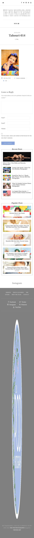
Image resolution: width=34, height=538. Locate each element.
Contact (26, 294)
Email (3, 123)
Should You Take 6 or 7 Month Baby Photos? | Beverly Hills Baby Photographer (21, 177)
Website (3, 128)
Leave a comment (20, 78)
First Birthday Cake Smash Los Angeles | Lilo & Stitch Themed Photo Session (17, 254)
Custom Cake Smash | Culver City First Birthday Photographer (21, 168)
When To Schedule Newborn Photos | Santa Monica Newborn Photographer (21, 185)
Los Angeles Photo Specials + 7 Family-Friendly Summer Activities (21, 192)
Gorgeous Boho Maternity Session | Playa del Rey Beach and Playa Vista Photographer (17, 226)
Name (3, 117)
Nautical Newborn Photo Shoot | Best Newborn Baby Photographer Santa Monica (17, 268)
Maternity (17, 228)
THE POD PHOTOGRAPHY (17, 527)
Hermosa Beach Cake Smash (17, 213)
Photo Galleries (18, 292)
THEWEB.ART (17, 530)
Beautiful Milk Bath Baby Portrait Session (17, 241)
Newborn (17, 270)
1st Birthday (17, 256)
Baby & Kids (17, 242)
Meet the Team (16, 294)
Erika (17, 39)
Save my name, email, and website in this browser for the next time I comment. (16, 137)
